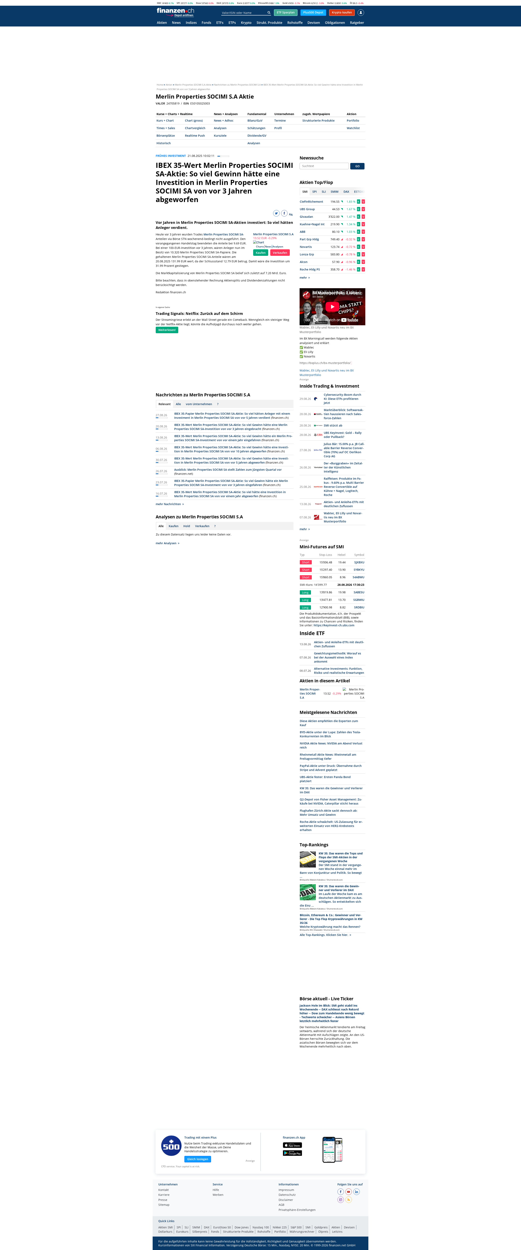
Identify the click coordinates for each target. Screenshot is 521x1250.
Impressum (286, 1190)
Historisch (164, 143)
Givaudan (306, 217)
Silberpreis (199, 1232)
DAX (219, 2)
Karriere (164, 1195)
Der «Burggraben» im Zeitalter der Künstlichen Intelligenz (343, 467)
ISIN (186, 103)
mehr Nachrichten (168, 504)
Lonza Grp (307, 254)
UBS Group (307, 209)
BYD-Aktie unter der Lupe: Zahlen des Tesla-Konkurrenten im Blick (330, 734)
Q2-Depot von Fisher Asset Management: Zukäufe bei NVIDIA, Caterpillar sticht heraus (331, 801)
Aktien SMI (165, 1227)
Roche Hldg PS (310, 269)
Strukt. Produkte (269, 23)
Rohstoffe (295, 23)
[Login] (361, 12)
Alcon (304, 262)
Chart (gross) (194, 120)
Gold (285, 2)
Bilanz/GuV (255, 120)
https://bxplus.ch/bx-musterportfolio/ (325, 363)
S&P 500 (296, 1227)
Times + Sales (166, 128)
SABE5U (359, 592)
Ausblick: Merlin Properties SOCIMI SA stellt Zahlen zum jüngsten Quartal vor (228, 470)
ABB (302, 232)
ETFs (219, 23)
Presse (162, 1200)
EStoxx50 (263, 2)
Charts (260, 246)
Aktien (162, 23)
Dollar (330, 2)
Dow (198, 2)
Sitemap (164, 1205)
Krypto (246, 23)
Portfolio (353, 120)
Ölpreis (323, 1232)
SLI (186, 1227)
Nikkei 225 (280, 1227)
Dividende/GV (256, 135)
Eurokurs (182, 1232)
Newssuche (312, 158)
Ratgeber (357, 23)
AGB (281, 1205)
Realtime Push (195, 135)
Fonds (206, 23)
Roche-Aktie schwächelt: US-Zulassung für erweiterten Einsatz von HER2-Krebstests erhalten (331, 826)
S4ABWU (358, 577)
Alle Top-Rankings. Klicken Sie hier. (324, 935)
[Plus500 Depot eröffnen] (179, 15)
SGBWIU (358, 600)
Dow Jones (242, 1227)
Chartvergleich (195, 128)
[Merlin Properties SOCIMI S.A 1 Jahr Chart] (353, 693)
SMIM (196, 1227)
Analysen (220, 128)
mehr (303, 277)
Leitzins (337, 1232)
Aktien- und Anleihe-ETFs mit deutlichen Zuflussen (344, 504)
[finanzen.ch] (175, 10)
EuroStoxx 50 (222, 1227)
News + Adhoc (223, 120)
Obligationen (335, 23)
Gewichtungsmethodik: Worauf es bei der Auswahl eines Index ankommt (337, 657)
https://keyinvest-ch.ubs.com (334, 625)
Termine (280, 120)
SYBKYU (359, 570)
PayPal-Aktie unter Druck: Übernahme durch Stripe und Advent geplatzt (331, 768)
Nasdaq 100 (261, 1227)
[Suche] (269, 12)
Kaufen (261, 253)
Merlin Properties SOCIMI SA (223, 234)
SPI (178, 2)
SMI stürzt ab (333, 425)
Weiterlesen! (167, 330)
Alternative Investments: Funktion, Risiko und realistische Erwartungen (339, 671)
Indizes (191, 23)
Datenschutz (287, 1195)
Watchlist (353, 128)
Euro (239, 2)
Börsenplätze (166, 135)
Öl (351, 2)
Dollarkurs (165, 1232)
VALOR (160, 103)
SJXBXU (359, 562)
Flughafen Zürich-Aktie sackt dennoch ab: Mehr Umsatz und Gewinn (328, 813)
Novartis (306, 247)
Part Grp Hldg (309, 239)
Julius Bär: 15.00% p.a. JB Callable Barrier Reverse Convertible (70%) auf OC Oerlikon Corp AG (344, 450)
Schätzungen (256, 128)
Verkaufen (280, 253)
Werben (218, 1195)
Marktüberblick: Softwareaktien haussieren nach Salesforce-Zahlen (343, 414)
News (176, 23)
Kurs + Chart (165, 120)
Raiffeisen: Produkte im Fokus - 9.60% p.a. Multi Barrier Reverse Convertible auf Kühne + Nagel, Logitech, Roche (344, 487)
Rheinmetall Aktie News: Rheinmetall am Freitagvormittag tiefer (328, 757)
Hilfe (216, 1190)
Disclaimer (286, 1200)
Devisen (314, 23)
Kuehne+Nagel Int (312, 224)
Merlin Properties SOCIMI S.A (273, 234)
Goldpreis (321, 1227)
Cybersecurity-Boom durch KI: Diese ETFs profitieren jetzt (342, 399)
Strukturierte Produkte (318, 120)
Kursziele (220, 135)
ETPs (232, 23)
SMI (159, 2)
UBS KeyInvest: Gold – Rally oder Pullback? (343, 435)
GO (357, 166)
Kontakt (163, 1190)
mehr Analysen (166, 543)
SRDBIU (359, 607)
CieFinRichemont (311, 201)
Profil (278, 128)
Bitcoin (307, 2)
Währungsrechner (302, 1232)
